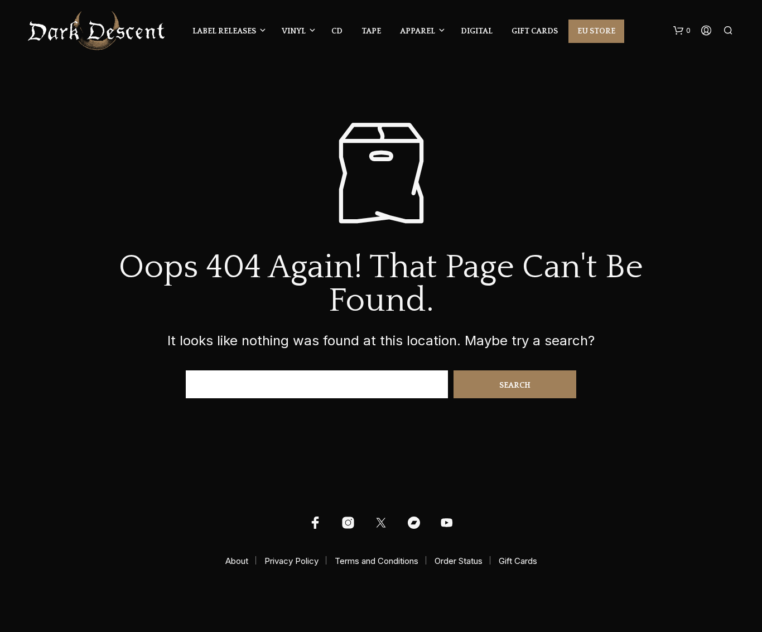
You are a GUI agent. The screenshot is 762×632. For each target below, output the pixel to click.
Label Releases (224, 31)
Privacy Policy (291, 561)
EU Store (596, 31)
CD (337, 31)
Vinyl (294, 31)
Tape (371, 31)
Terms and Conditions (376, 561)
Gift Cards (535, 31)
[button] (682, 30)
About (236, 561)
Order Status (459, 561)
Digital (477, 31)
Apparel (417, 31)
